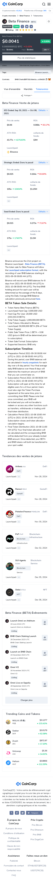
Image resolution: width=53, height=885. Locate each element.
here (38, 299)
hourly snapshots (31, 362)
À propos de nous (14, 828)
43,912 (19, 10)
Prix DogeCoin (37, 839)
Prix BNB (37, 834)
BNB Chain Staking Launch (23, 636)
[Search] (43, 4)
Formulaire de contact (14, 865)
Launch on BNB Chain (20, 651)
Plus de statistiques (26, 58)
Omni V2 (14, 667)
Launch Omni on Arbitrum (22, 620)
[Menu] (49, 4)
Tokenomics (42, 89)
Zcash (15, 741)
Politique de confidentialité (13, 840)
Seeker (15, 730)
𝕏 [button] (22, 26)
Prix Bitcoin (37, 825)
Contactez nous (14, 870)
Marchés (28, 89)
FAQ (14, 875)
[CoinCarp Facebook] (17, 813)
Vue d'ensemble (12, 89)
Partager (27, 95)
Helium (15, 761)
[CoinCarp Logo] (13, 4)
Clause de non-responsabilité (14, 847)
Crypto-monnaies (9, 16)
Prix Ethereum (36, 829)
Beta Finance (25, 16)
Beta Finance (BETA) (35, 264)
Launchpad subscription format (23, 270)
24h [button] (45, 50)
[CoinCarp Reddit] (22, 813)
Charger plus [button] (27, 700)
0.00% (47, 41)
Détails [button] (42, 110)
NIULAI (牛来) (18, 720)
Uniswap (16, 751)
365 (44, 10)
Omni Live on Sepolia (20, 682)
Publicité (14, 861)
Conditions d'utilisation (13, 833)
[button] (26, 26)
